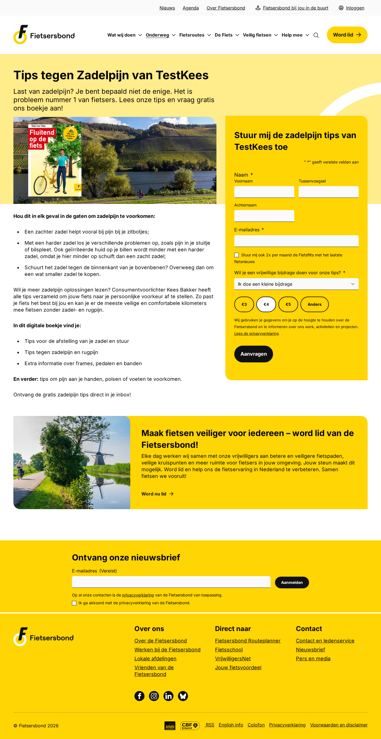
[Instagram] (154, 696)
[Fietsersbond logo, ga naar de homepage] (44, 35)
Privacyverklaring (287, 725)
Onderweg (157, 35)
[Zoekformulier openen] (319, 35)
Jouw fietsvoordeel (238, 667)
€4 (266, 304)
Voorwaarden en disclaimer (339, 725)
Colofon (256, 725)
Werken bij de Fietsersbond (167, 650)
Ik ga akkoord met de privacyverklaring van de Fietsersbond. (135, 602)
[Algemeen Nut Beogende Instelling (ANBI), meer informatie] (170, 725)
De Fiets (224, 35)
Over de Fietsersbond (160, 641)
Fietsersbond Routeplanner (248, 641)
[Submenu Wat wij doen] (140, 35)
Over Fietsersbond (226, 8)
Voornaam (243, 181)
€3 (244, 304)
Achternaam (245, 205)
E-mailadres (249, 229)
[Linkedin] (168, 696)
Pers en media (313, 658)
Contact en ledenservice (325, 641)
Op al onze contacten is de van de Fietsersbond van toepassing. (147, 595)
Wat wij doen (121, 35)
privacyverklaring (138, 595)
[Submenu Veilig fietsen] (276, 35)
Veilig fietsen (257, 35)
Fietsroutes (191, 35)
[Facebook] (139, 696)
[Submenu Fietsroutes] (209, 35)
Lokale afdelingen (155, 658)
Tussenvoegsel (312, 181)
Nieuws (167, 8)
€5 (288, 304)
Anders (315, 304)
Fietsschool (229, 650)
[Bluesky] (183, 696)
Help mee (292, 35)
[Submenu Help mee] (307, 35)
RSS (209, 725)
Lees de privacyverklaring (256, 333)
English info (231, 725)
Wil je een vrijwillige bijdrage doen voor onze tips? (289, 272)
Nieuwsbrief (310, 650)
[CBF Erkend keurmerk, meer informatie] (190, 725)
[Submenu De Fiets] (237, 35)
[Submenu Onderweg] (174, 35)
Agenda (191, 8)
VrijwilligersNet (233, 658)
